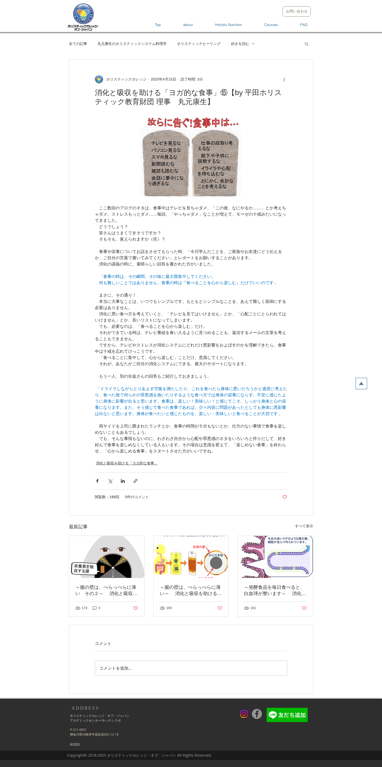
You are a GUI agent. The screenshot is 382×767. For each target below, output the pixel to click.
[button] (306, 44)
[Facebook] (257, 714)
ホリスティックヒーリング (199, 43)
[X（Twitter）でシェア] (110, 480)
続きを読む (240, 43)
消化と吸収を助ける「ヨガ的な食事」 (127, 463)
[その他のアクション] (284, 79)
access (75, 744)
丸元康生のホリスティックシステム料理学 (132, 43)
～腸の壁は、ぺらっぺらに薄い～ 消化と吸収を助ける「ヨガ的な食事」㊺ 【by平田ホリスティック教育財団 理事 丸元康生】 (191, 591)
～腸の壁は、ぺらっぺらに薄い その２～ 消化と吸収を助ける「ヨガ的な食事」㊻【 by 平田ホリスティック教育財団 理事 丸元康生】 (106, 591)
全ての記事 (78, 43)
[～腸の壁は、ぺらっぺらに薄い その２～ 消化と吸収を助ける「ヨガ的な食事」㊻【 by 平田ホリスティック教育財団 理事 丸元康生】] (106, 557)
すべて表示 (304, 526)
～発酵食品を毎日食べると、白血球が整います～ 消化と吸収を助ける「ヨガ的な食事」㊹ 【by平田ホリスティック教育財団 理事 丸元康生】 (275, 591)
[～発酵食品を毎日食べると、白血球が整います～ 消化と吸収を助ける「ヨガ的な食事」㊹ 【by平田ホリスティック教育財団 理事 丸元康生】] (275, 557)
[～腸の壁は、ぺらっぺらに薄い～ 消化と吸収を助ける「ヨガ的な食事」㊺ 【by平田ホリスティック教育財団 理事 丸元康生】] (191, 557)
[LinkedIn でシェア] (122, 480)
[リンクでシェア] (135, 480)
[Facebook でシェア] (97, 480)
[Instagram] (244, 714)
